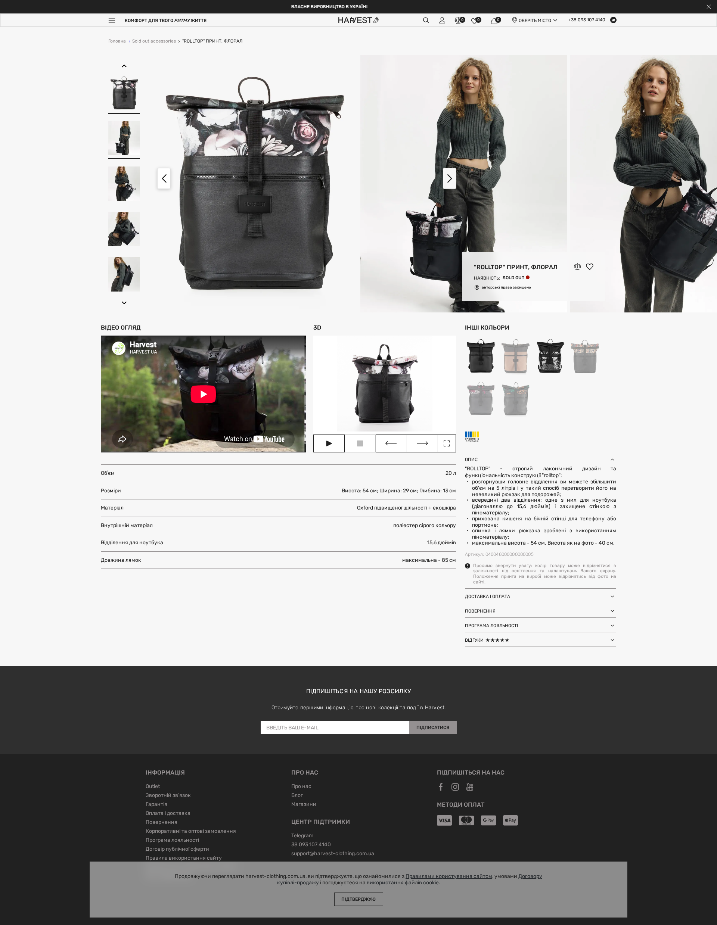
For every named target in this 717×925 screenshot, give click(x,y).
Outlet (153, 787)
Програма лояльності (172, 840)
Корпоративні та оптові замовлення (191, 831)
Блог (297, 795)
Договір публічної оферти (177, 849)
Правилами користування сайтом (449, 876)
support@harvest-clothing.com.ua (332, 854)
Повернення (161, 822)
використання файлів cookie (403, 883)
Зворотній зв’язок (168, 795)
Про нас (301, 787)
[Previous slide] (164, 178)
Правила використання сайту (184, 858)
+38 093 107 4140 (586, 20)
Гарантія (156, 804)
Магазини (303, 804)
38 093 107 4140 (311, 845)
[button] (124, 66)
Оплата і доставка (168, 813)
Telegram (302, 836)
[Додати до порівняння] (577, 267)
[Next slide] (449, 178)
